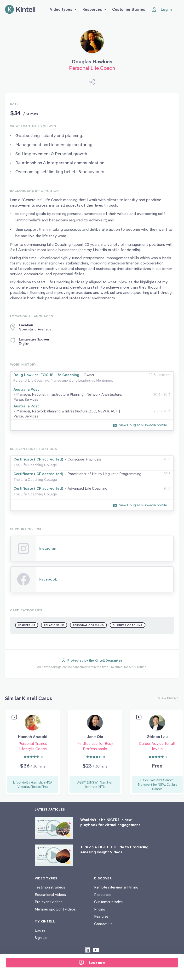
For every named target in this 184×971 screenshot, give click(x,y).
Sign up (41, 937)
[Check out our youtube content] (96, 950)
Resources (92, 9)
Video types (61, 9)
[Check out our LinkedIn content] (87, 950)
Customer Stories (128, 9)
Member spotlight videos (55, 909)
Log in (40, 930)
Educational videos (50, 894)
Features (101, 916)
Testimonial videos (50, 887)
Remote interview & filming (116, 887)
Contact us (103, 924)
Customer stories (108, 902)
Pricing (99, 909)
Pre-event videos (49, 902)
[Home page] (20, 9)
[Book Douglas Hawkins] (92, 43)
